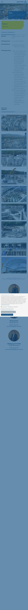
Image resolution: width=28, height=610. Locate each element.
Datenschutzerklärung (5, 304)
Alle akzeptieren (7, 314)
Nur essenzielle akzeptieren (8, 312)
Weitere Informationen (7, 309)
